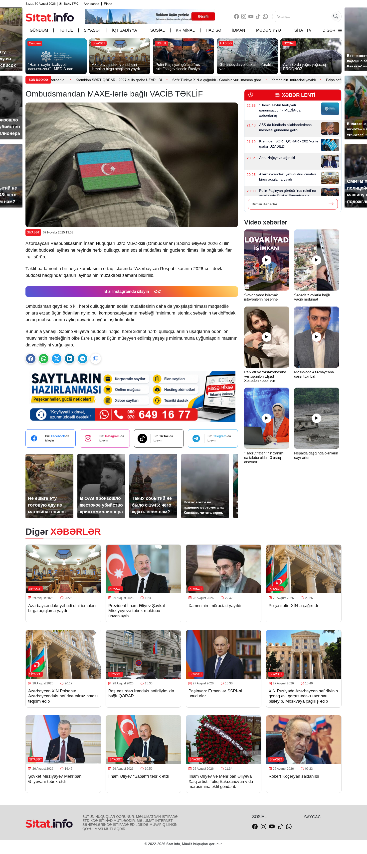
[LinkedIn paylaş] (69, 358)
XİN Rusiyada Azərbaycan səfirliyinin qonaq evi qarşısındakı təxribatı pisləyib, (303, 696)
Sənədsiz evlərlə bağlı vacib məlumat (312, 297)
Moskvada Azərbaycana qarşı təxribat (314, 374)
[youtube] (250, 16)
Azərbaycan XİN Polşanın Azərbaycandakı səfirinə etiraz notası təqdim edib (63, 696)
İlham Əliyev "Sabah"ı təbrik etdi (138, 776)
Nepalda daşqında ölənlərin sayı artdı (316, 455)
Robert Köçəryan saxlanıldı (294, 776)
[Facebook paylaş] (30, 358)
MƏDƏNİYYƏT (269, 30)
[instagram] (243, 16)
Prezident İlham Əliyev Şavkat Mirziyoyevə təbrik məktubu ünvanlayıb (136, 610)
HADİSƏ (213, 30)
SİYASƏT (92, 30)
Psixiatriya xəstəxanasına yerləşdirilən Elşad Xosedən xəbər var (265, 376)
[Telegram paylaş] (82, 358)
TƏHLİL (66, 30)
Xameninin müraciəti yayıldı (269, 80)
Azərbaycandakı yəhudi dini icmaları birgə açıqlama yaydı (62, 608)
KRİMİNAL (185, 30)
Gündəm (39, 30)
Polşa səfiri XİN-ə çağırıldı (323, 80)
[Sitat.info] (49, 16)
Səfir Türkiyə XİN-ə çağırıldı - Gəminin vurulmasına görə (192, 80)
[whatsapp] (265, 16)
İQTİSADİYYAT (125, 30)
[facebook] (236, 16)
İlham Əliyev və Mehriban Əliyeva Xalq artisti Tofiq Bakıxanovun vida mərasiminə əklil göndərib (220, 781)
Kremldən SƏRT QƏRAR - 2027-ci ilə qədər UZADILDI (95, 80)
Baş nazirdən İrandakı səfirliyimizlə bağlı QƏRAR (141, 693)
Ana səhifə (91, 4)
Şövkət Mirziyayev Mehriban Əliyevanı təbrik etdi (54, 779)
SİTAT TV (303, 30)
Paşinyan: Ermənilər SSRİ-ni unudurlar (215, 693)
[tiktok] (258, 16)
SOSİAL (157, 30)
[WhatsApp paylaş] (43, 358)
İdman (238, 30)
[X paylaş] (56, 358)
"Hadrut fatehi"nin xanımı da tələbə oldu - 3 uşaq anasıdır (264, 457)
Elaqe (108, 4)
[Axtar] (335, 16)
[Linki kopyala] (95, 358)
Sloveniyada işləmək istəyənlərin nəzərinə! (262, 297)
